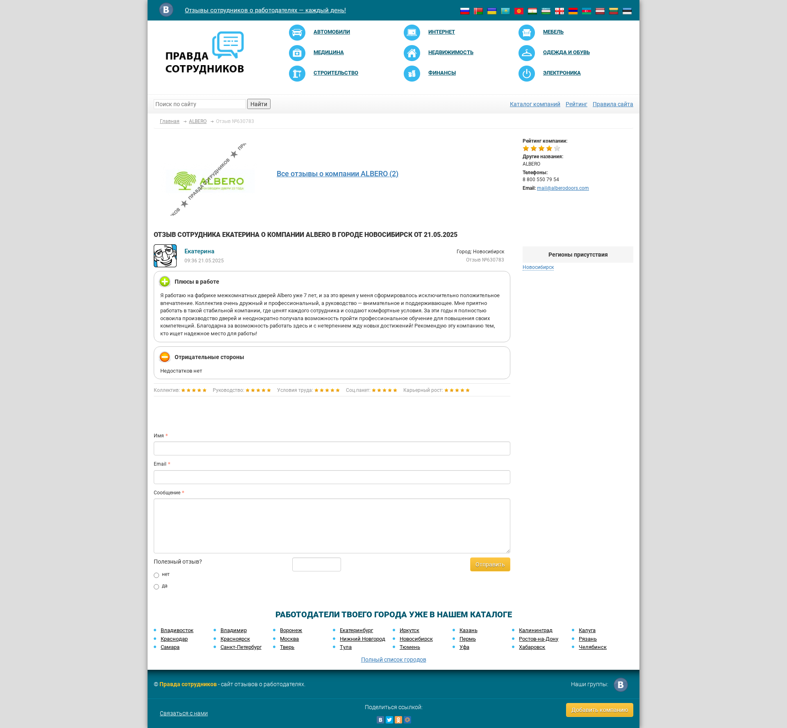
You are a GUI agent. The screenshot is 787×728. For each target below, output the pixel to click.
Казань (468, 630)
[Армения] (573, 10)
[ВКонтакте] (380, 719)
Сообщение (167, 493)
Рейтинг (576, 104)
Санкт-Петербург (241, 647)
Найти (258, 104)
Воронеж (291, 630)
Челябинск (593, 647)
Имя (159, 436)
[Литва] (613, 10)
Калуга (587, 630)
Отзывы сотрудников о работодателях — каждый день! (265, 10)
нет (166, 574)
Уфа (464, 647)
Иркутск (409, 630)
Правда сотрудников (188, 684)
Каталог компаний (535, 104)
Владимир (234, 630)
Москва (289, 639)
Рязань (588, 639)
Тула (346, 647)
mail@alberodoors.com (563, 188)
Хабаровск (532, 647)
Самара (170, 647)
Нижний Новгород (362, 639)
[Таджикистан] (532, 10)
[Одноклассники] (398, 719)
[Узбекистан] (546, 10)
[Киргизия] (519, 10)
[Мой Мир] (407, 719)
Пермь (467, 639)
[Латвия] (600, 10)
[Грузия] (559, 10)
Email (160, 464)
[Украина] (492, 10)
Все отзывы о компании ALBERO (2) (337, 173)
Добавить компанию (599, 710)
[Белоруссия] (478, 10)
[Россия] (465, 10)
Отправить (490, 564)
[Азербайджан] (586, 10)
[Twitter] (389, 719)
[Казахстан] (505, 10)
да (165, 586)
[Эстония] (627, 10)
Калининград (536, 630)
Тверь (287, 647)
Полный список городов (393, 659)
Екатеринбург (356, 630)
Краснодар (174, 639)
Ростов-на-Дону (538, 639)
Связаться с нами (184, 713)
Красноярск (235, 639)
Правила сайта (613, 104)
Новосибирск (416, 639)
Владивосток (177, 630)
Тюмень (410, 647)
